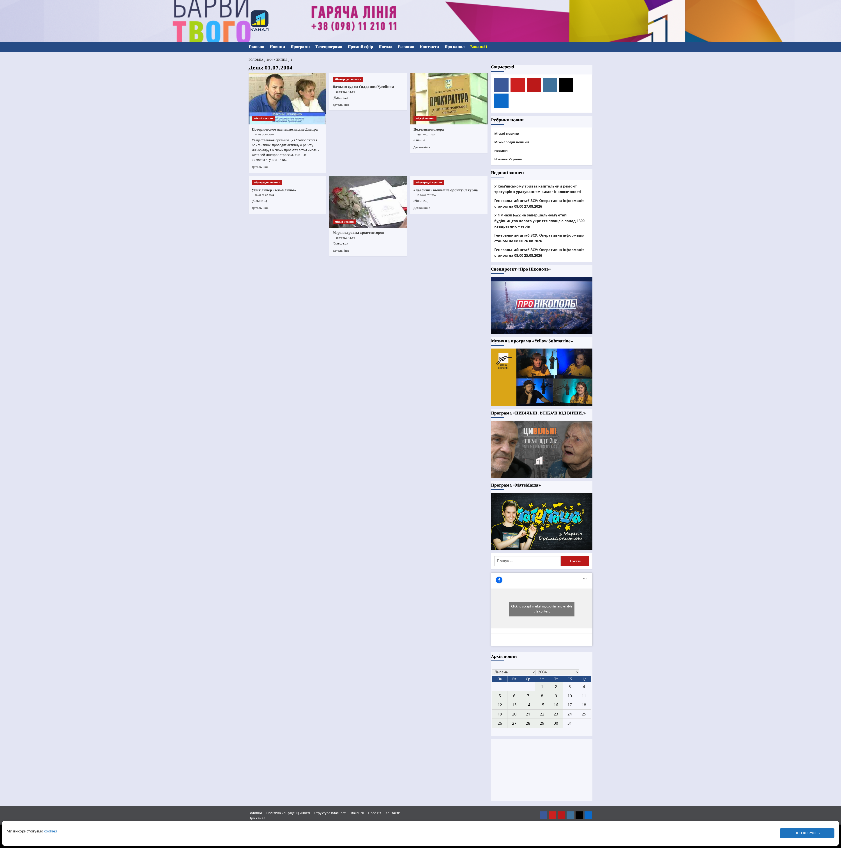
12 (500, 704)
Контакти (429, 46)
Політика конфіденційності (288, 813)
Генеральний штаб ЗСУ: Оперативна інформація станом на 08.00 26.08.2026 (539, 238)
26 (500, 723)
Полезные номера (428, 129)
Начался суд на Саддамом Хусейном (363, 87)
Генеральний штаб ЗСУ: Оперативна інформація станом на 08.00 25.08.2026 (539, 252)
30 (556, 723)
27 (514, 723)
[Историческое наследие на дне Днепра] (287, 98)
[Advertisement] (542, 770)
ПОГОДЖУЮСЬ (807, 833)
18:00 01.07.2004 (345, 237)
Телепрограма (328, 46)
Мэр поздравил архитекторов (358, 232)
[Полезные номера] (449, 98)
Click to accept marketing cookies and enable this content (541, 609)
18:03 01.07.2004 (264, 134)
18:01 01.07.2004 (426, 134)
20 (514, 714)
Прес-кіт (374, 813)
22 (542, 714)
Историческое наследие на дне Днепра (285, 129)
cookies (50, 831)
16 (556, 704)
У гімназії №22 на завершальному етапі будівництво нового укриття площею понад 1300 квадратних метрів (539, 221)
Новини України (508, 159)
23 (556, 714)
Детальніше (260, 167)
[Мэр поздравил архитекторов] (368, 202)
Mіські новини (263, 118)
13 (514, 704)
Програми (300, 46)
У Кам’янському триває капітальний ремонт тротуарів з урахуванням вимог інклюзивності (537, 189)
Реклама (406, 46)
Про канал (455, 46)
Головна (256, 46)
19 (500, 714)
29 (542, 723)
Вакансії (478, 46)
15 (542, 704)
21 (528, 714)
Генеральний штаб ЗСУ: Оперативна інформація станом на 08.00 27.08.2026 (539, 203)
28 (528, 723)
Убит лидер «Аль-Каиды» (274, 190)
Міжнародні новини (348, 79)
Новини (277, 46)
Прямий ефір (360, 46)
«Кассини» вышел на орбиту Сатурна (445, 190)
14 (528, 704)
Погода (385, 46)
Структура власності (330, 813)
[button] (589, 47)
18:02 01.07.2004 (345, 92)
